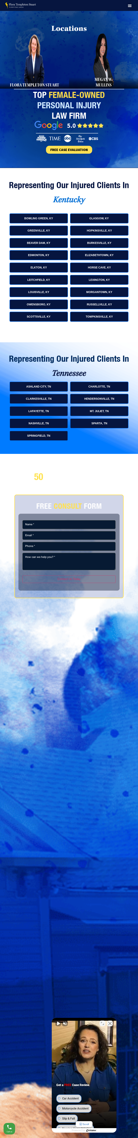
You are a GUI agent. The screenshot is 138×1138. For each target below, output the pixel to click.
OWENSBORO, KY (38, 304)
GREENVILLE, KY (38, 230)
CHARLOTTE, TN (99, 386)
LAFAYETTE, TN (38, 411)
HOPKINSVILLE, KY (99, 230)
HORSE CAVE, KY (99, 267)
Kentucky (69, 200)
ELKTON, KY (39, 267)
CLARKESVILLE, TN (39, 398)
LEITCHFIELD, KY (38, 279)
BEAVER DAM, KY (38, 242)
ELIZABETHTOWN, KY (99, 255)
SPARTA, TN (99, 423)
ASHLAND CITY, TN (38, 386)
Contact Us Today (69, 579)
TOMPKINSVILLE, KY (99, 316)
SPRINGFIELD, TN (38, 435)
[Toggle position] (102, 1023)
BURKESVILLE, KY (99, 242)
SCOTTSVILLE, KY (38, 316)
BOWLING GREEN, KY (38, 218)
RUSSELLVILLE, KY (99, 304)
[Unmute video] (58, 1023)
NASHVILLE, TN (39, 423)
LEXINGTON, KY (99, 279)
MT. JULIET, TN (99, 411)
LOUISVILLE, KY (38, 292)
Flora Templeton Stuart (34, 85)
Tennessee (69, 374)
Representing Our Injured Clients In (69, 185)
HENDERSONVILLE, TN (99, 398)
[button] (130, 5)
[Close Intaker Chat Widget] (110, 1023)
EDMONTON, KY (38, 255)
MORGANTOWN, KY (99, 292)
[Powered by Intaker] (91, 1130)
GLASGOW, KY (99, 218)
